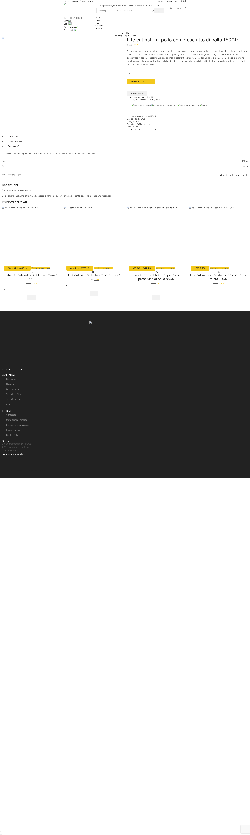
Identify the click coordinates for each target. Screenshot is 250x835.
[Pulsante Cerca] (159, 10)
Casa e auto (69, 30)
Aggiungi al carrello (141, 81)
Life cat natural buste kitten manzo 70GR (31, 277)
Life (127, 33)
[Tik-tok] (13, 369)
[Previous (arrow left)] (0, 834)
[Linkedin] (147, 129)
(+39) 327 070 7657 (85, 1)
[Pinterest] (139, 129)
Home (121, 33)
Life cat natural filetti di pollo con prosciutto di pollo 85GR (156, 277)
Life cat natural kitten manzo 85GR (94, 275)
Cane (66, 21)
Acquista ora (137, 93)
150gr (245, 166)
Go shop (157, 5)
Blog (97, 23)
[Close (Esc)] (0, 831)
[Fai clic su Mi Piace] (131, 129)
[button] (31, 297)
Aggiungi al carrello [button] (17, 268)
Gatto (66, 24)
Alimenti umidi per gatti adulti (233, 175)
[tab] (13, 137)
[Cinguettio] (128, 129)
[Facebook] (182, 1)
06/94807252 (171, 1)
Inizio (97, 18)
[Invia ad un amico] (143, 129)
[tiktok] (185, 1)
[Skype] (154, 129)
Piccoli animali (70, 27)
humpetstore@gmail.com (14, 454)
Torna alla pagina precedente (125, 36)
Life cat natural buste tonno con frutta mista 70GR (218, 277)
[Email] (17, 369)
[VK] (135, 129)
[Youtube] (21, 369)
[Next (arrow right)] (1, 834)
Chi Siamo (99, 25)
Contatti (98, 28)
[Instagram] (183, 1)
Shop (97, 20)
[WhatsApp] (151, 129)
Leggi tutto (200, 268)
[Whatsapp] (9, 369)
